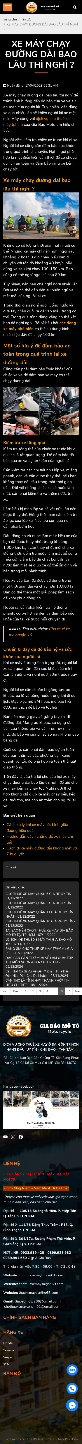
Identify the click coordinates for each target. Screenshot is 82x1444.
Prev (16, 991)
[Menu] (7, 7)
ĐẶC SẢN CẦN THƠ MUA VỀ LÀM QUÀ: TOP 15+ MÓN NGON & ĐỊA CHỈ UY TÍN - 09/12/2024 (39, 962)
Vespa (7, 1357)
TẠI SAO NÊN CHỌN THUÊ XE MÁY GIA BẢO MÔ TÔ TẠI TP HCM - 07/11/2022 (39, 932)
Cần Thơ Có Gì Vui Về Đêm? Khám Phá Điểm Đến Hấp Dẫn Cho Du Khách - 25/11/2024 (38, 973)
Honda (7, 1343)
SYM (6, 1364)
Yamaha (8, 1350)
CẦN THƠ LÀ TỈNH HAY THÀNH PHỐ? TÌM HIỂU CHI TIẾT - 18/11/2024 (37, 982)
